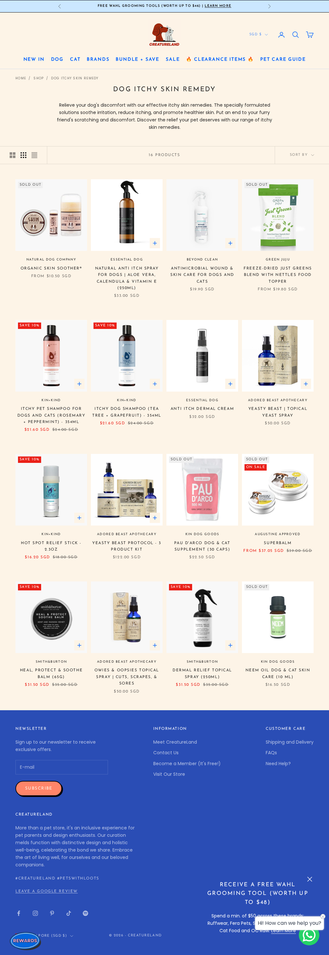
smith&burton (51, 662)
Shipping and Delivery (290, 742)
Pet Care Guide (283, 59)
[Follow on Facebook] (18, 913)
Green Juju (278, 259)
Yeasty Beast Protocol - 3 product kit (126, 546)
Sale (173, 59)
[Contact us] (309, 935)
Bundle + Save (137, 59)
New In (34, 59)
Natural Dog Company (51, 259)
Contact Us (166, 752)
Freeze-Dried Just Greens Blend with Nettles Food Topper (278, 275)
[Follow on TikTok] (69, 913)
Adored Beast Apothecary (277, 400)
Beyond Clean (202, 259)
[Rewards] (25, 941)
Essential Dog (127, 259)
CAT (75, 59)
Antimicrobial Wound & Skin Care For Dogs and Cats (202, 275)
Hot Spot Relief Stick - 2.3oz (51, 546)
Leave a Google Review (46, 891)
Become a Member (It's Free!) (187, 763)
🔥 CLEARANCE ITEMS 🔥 (220, 59)
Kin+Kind (51, 400)
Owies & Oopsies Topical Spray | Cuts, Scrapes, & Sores (126, 676)
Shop (38, 78)
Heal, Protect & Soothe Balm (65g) (51, 673)
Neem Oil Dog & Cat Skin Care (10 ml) (277, 673)
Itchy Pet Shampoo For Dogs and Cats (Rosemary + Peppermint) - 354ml (51, 415)
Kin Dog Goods (202, 534)
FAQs (271, 752)
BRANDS (98, 59)
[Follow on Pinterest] (52, 913)
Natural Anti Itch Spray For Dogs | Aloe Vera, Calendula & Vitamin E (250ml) (127, 278)
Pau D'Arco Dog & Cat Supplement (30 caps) (202, 546)
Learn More (218, 6)
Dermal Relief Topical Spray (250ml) (202, 673)
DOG (57, 59)
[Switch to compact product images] (34, 155)
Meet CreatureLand (175, 742)
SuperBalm (277, 543)
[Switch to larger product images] (12, 155)
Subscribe (38, 788)
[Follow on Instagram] (35, 913)
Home (20, 78)
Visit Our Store (169, 774)
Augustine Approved (277, 534)
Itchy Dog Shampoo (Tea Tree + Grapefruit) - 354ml (126, 412)
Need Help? (278, 763)
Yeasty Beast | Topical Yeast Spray (277, 412)
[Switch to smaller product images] (23, 155)
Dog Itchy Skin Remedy (74, 78)
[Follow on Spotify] (85, 913)
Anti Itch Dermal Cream (202, 409)
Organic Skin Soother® (51, 268)
